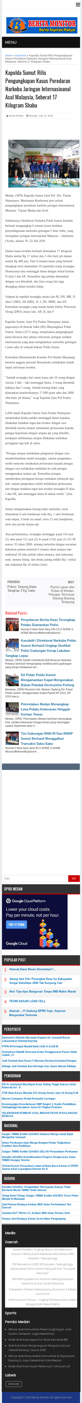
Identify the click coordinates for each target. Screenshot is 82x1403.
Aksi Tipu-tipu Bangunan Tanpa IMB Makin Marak (42, 991)
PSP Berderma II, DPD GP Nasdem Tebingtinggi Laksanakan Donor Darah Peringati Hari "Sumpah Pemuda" (42, 1268)
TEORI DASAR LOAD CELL (27, 1001)
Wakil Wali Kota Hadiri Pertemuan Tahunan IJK (39, 1366)
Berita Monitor (40, 1397)
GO (74, 878)
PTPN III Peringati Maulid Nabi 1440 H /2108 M (30, 1046)
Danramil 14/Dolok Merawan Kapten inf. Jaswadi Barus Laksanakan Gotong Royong (36, 1039)
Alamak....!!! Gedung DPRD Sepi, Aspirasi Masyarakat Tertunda (37, 1012)
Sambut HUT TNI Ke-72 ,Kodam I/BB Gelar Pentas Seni (36, 1213)
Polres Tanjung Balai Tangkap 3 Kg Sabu (21, 588)
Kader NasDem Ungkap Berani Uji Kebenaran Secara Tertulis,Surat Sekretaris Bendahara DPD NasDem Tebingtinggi (42, 1254)
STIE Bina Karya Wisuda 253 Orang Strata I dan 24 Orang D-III (40, 1093)
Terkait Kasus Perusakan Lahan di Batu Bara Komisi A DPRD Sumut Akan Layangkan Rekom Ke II (40, 1167)
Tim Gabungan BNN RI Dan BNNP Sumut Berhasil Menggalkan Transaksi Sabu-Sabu (47, 738)
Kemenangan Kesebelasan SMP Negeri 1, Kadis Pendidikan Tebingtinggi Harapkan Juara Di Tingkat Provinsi (39, 1106)
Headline (13, 1384)
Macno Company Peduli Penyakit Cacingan (28, 1098)
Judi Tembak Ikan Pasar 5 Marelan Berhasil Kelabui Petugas (39, 1060)
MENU (11, 42)
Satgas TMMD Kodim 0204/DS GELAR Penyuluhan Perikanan (40, 1151)
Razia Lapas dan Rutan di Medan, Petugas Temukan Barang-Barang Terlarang (61, 594)
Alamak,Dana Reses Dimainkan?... (32, 969)
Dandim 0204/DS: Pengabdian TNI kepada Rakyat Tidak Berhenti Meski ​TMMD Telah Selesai (36, 1189)
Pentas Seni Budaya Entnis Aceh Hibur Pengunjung (34, 1218)
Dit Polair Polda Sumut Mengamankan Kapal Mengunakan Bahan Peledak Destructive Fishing (47, 680)
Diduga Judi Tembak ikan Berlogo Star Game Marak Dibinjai (39, 1066)
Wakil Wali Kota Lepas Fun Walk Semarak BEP (38, 1340)
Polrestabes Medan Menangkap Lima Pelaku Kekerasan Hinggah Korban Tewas (45, 709)
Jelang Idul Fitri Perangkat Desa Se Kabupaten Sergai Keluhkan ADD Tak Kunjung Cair (40, 981)
